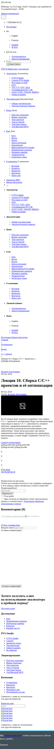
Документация (12, 99)
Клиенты (16, 168)
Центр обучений (19, 143)
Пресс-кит (16, 175)
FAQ (14, 85)
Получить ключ (8, 608)
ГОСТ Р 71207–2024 (21, 87)
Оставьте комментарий (11, 530)
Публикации (6, 344)
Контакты (16, 173)
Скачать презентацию (10, 442)
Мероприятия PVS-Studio (23, 147)
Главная (4, 340)
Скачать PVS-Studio (20, 80)
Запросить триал (13, 643)
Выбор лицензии (19, 117)
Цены (8, 110)
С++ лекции (6, 354)
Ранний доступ (13, 628)
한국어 (15, 47)
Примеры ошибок (20, 152)
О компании (11, 161)
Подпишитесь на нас (15, 692)
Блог (8, 131)
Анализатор (11, 73)
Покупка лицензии (20, 115)
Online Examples (19, 94)
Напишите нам (13, 690)
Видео (14, 138)
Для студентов (18, 122)
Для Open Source (19, 124)
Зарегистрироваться (10, 13)
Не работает (11, 650)
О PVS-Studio (18, 78)
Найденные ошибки (15, 623)
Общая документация (21, 103)
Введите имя (6, 528)
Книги (14, 140)
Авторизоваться (19, 56)
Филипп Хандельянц (10, 372)
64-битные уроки (19, 157)
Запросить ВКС (13, 180)
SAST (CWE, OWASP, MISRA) (25, 92)
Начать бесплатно (14, 182)
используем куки (12, 735)
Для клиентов (18, 119)
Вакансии (16, 171)
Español (15, 45)
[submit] (13, 64)
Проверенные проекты (22, 150)
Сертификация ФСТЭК (22, 90)
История (15, 166)
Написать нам (7, 703)
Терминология (18, 155)
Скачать (9, 641)
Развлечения (17, 145)
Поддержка (11, 27)
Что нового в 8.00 (19, 83)
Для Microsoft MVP (20, 127)
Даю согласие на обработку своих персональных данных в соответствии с (24, 501)
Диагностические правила (23, 106)
